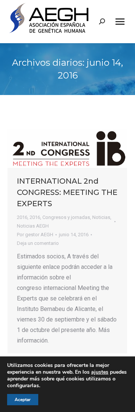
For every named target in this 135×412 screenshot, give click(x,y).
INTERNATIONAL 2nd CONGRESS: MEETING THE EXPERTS (67, 192)
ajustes (99, 372)
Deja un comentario (38, 243)
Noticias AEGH (33, 226)
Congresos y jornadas (66, 217)
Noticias (101, 217)
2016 (22, 217)
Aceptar (23, 400)
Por (35, 234)
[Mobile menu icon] (120, 21)
